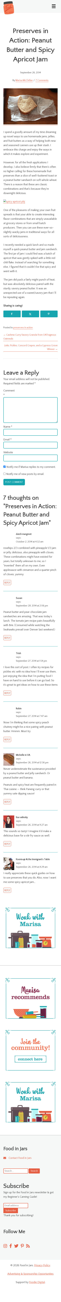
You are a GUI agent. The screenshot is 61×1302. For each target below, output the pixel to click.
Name (7, 426)
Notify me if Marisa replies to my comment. (31, 466)
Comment (8, 393)
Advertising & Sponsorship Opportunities (30, 1273)
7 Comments (42, 80)
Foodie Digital (37, 1282)
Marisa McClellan (24, 80)
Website (8, 452)
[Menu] (54, 6)
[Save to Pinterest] (49, 314)
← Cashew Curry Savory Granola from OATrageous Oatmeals (29, 337)
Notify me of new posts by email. (25, 474)
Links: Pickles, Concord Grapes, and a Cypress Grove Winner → (31, 347)
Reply (7, 582)
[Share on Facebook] (12, 314)
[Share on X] (30, 314)
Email (7, 439)
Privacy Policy (42, 1265)
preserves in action (23, 327)
